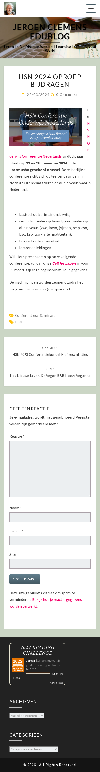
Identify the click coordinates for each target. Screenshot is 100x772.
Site (12, 554)
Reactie (17, 436)
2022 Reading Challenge (37, 650)
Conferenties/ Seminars (35, 315)
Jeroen (30, 660)
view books (56, 682)
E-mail (16, 531)
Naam (15, 507)
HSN (18, 321)
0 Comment (67, 94)
